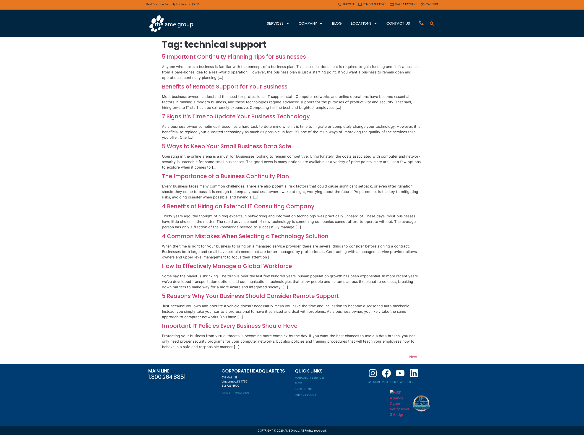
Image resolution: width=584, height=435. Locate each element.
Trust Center (305, 389)
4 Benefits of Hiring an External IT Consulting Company (238, 206)
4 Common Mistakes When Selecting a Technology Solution (245, 236)
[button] (432, 23)
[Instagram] (372, 373)
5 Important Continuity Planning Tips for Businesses (234, 56)
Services (275, 23)
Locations (361, 23)
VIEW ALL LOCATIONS (235, 393)
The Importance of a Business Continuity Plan (225, 176)
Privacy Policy (305, 395)
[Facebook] (386, 373)
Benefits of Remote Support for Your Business (224, 86)
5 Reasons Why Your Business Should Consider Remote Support (250, 296)
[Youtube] (400, 373)
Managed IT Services (310, 378)
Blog (337, 23)
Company (308, 23)
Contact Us (398, 23)
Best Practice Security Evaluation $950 (172, 4)
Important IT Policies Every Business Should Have (229, 326)
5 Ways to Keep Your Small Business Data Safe (226, 146)
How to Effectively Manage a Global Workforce (227, 266)
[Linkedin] (413, 373)
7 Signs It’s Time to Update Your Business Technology (236, 116)
